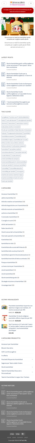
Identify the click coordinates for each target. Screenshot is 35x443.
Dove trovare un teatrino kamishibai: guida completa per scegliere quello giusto (17, 38)
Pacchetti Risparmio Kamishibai (12, 359)
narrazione (5, 149)
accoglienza (5, 117)
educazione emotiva (7, 127)
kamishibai (27, 133)
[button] (4, 3)
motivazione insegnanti (18, 146)
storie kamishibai (21, 162)
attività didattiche (24, 117)
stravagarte (20, 171)
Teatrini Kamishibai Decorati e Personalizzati (11, 372)
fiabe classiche (6, 228)
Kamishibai (5, 239)
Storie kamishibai (7, 367)
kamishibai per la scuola (20, 139)
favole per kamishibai (8, 130)
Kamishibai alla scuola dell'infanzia (12, 247)
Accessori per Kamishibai (9, 344)
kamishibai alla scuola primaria (11, 251)
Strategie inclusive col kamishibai (12, 281)
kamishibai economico (8, 136)
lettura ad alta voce (7, 143)
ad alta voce (13, 117)
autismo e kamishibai (8, 213)
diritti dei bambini (7, 224)
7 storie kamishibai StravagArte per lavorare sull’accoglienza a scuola (18, 103)
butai (3, 120)
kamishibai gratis (20, 136)
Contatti (20, 437)
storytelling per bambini (8, 171)
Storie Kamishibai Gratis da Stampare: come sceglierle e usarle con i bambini (19, 84)
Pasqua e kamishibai (8, 262)
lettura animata (19, 143)
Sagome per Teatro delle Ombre (11, 363)
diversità (4, 123)
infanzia (4, 133)
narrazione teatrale (20, 152)
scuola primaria (16, 155)
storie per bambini (7, 165)
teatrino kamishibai (7, 178)
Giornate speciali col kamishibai (11, 236)
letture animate (6, 146)
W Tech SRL (23, 440)
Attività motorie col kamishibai (11, 209)
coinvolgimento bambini (24, 120)
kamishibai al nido (7, 243)
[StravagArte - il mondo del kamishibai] (17, 3)
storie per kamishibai (19, 165)
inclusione (28, 130)
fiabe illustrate (20, 130)
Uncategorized (6, 285)
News (14, 437)
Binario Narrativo (7, 348)
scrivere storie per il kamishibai (11, 266)
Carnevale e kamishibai (9, 217)
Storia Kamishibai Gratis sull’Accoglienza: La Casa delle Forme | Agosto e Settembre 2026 (19, 93)
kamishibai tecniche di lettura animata (14, 258)
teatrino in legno (18, 175)
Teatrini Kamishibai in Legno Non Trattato (15, 377)
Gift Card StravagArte (8, 352)
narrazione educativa (8, 152)
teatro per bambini (7, 181)
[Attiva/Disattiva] (32, 359)
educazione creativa (22, 123)
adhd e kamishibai (7, 198)
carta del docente (11, 120)
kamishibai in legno (7, 139)
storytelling (5, 168)
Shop (26, 437)
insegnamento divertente (15, 133)
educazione (12, 123)
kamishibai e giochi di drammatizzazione (14, 255)
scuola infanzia (6, 155)
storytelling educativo (16, 168)
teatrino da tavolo (7, 175)
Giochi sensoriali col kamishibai (11, 232)
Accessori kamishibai (8, 194)
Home (9, 437)
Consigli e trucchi (7, 220)
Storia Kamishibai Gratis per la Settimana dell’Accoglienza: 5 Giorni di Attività (19, 75)
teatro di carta (18, 178)
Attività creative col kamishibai (11, 201)
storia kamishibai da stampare (10, 158)
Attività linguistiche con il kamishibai (13, 205)
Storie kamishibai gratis (9, 277)
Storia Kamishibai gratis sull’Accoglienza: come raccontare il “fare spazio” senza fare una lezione (20, 65)
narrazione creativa (15, 149)
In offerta (4, 355)
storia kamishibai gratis (8, 162)
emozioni (17, 127)
